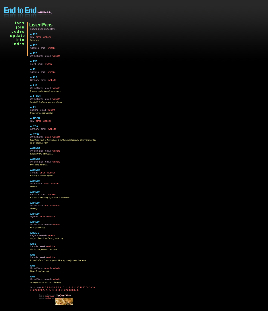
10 (62, 287)
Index (18, 44)
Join (20, 27)
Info (20, 40)
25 (43, 290)
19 (90, 287)
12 (68, 287)
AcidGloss (58, 299)
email (38, 37)
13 (72, 287)
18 (87, 287)
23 (37, 290)
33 (68, 290)
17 (84, 287)
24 (40, 290)
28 (53, 290)
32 (65, 290)
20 (93, 287)
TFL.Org (61, 297)
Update (17, 36)
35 (74, 290)
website (47, 37)
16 (81, 287)
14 (75, 287)
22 (34, 290)
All (43, 287)
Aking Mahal (49, 297)
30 (59, 290)
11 (66, 287)
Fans (20, 23)
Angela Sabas (65, 295)
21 (31, 290)
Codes (18, 31)
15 (78, 287)
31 (62, 290)
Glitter (48, 299)
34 (71, 290)
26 (47, 290)
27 (50, 290)
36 (78, 290)
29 (56, 290)
